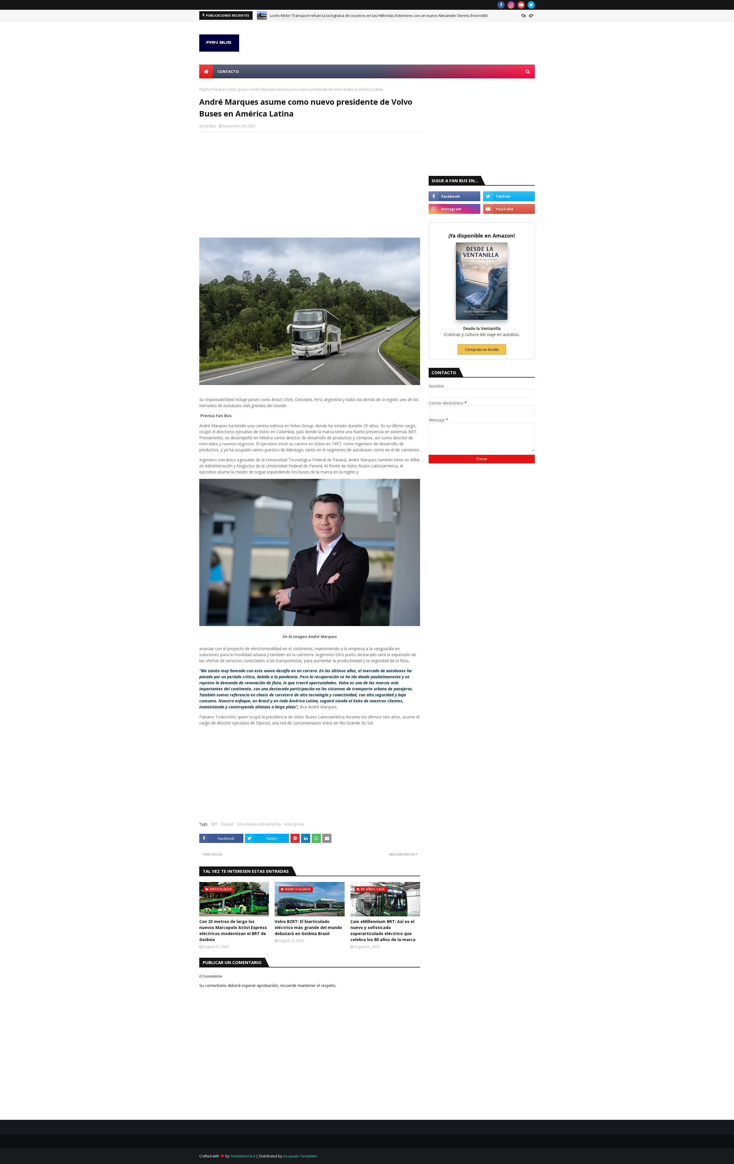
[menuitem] (206, 71)
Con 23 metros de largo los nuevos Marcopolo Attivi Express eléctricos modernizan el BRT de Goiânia (233, 930)
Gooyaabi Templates (300, 1156)
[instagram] (511, 5)
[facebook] (501, 5)
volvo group (238, 89)
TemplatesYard (242, 1156)
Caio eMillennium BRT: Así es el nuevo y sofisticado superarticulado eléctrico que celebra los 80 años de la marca (382, 930)
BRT (214, 824)
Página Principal (212, 89)
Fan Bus (209, 126)
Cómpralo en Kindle (482, 349)
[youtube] (521, 5)
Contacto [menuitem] (228, 71)
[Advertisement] (309, 177)
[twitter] (531, 5)
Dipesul (227, 824)
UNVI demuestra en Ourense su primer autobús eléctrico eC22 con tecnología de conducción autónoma (359, 18)
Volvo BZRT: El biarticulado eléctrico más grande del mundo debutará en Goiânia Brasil (308, 927)
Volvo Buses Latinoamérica (259, 824)
